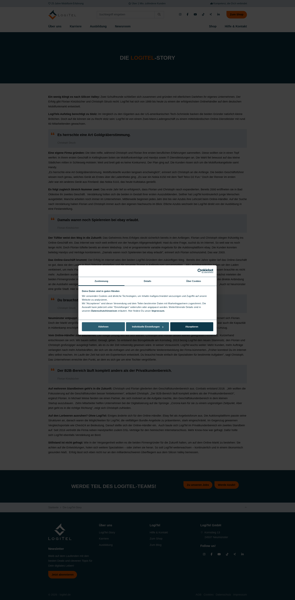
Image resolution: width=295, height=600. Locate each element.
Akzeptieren (191, 326)
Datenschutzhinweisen (104, 310)
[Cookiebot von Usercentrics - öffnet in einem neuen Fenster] (199, 271)
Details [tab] (147, 281)
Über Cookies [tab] (193, 281)
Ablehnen (103, 326)
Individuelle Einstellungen (146, 326)
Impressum (158, 310)
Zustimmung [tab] (101, 281)
